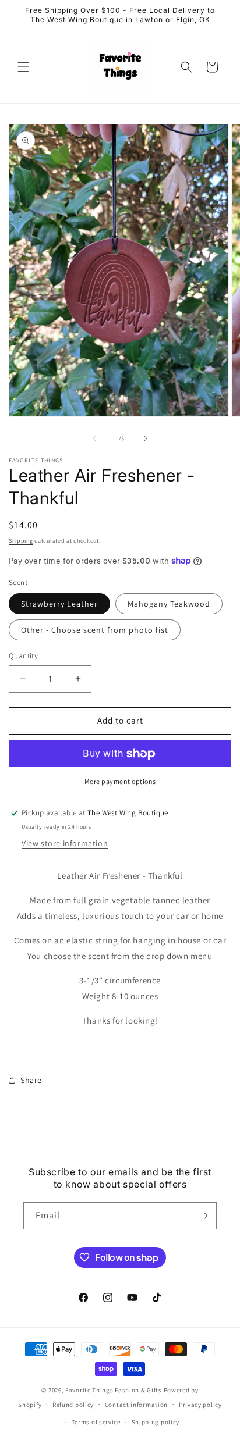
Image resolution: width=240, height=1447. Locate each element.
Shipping (21, 540)
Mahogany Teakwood (169, 603)
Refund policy (73, 1404)
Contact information (136, 1404)
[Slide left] (94, 438)
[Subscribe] (203, 1215)
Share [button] (31, 1080)
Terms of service (96, 1422)
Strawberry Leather (59, 603)
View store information (65, 843)
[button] (23, 67)
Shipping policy (156, 1422)
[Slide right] (145, 438)
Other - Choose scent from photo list (94, 630)
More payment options (120, 781)
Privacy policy (200, 1404)
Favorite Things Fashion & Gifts (113, 1390)
